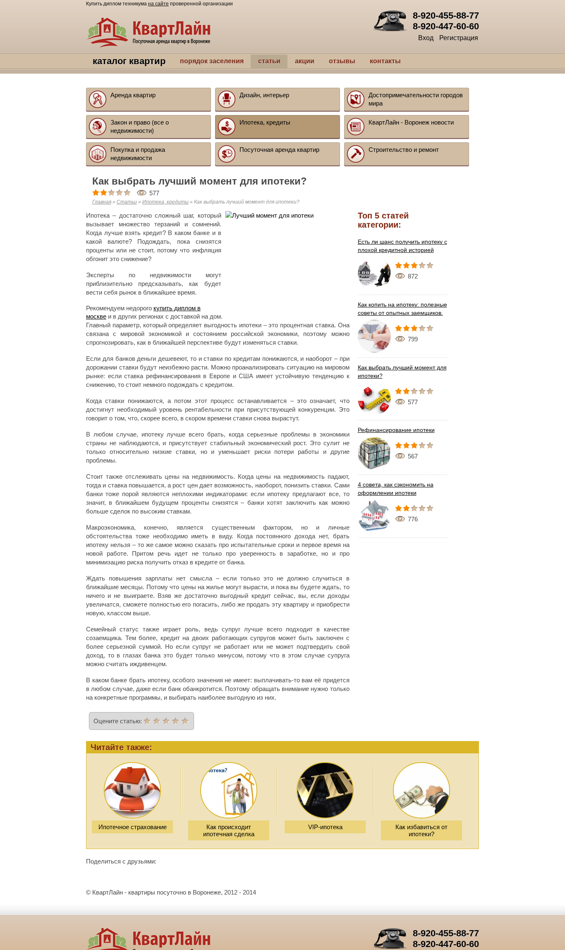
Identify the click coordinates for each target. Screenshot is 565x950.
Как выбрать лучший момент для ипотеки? (402, 371)
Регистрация (458, 37)
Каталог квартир (120, 61)
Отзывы (324, 61)
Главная (101, 202)
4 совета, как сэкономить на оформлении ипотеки (395, 488)
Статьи (251, 61)
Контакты (367, 61)
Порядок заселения (193, 61)
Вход (425, 37)
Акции (286, 61)
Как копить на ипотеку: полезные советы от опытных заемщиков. (402, 308)
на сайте (158, 4)
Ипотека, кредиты (165, 202)
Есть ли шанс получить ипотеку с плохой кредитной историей (402, 245)
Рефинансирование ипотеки (396, 430)
